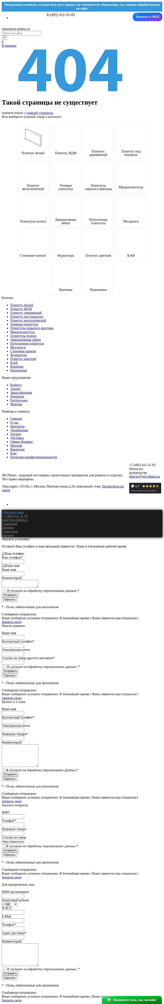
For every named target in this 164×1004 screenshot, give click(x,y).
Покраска (17, 396)
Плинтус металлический (33, 187)
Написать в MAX (147, 16)
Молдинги (131, 221)
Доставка (17, 438)
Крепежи (65, 289)
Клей (131, 255)
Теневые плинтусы (66, 187)
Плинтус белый (33, 153)
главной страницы (39, 113)
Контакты (17, 426)
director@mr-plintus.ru (144, 476)
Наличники (98, 289)
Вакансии (17, 449)
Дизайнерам (19, 430)
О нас (14, 422)
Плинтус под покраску (131, 153)
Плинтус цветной (98, 255)
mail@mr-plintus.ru (15, 520)
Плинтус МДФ (66, 153)
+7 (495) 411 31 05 (15, 516)
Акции (15, 389)
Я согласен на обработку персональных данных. (43, 591)
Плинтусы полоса (33, 221)
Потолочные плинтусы (98, 221)
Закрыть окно (12, 622)
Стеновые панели (33, 255)
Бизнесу (16, 385)
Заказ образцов (21, 392)
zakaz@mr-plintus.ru (16, 29)
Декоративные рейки (65, 221)
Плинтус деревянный (98, 153)
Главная (16, 418)
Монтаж (16, 404)
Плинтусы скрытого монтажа (98, 187)
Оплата (15, 434)
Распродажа (19, 400)
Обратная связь (13, 512)
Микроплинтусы (131, 187)
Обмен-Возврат (21, 441)
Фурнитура (65, 255)
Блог (13, 453)
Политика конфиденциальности (33, 457)
